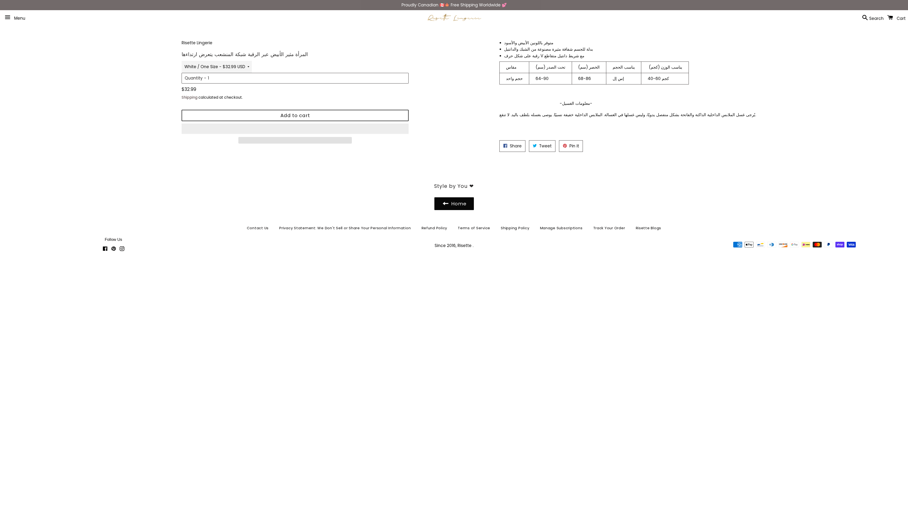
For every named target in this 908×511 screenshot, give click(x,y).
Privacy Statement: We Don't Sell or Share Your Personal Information (345, 227)
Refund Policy (434, 227)
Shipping (189, 97)
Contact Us (258, 227)
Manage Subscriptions (561, 227)
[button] (295, 128)
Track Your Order (609, 227)
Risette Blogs (648, 227)
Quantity (194, 78)
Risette (465, 245)
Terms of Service (474, 227)
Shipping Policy (515, 227)
